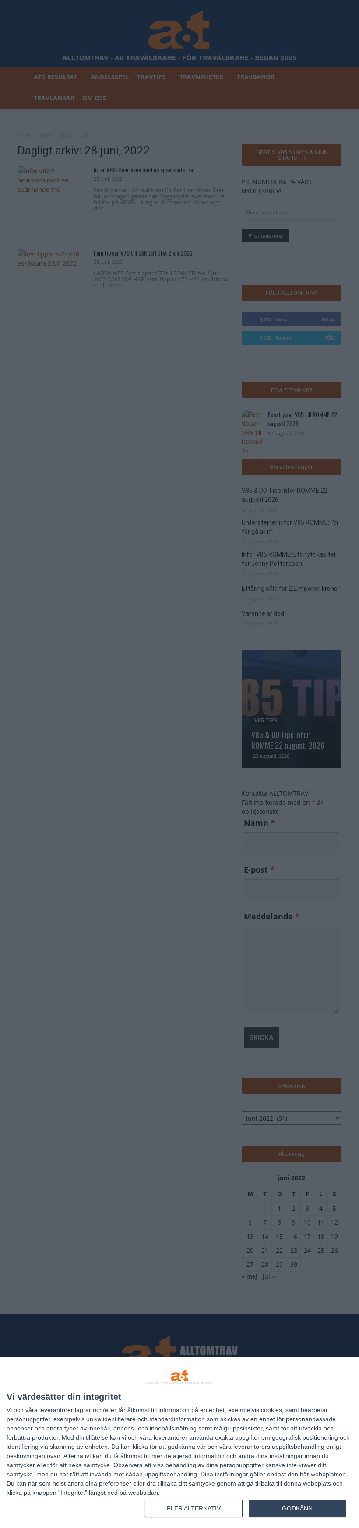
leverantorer (56, 1410)
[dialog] (179, 1443)
